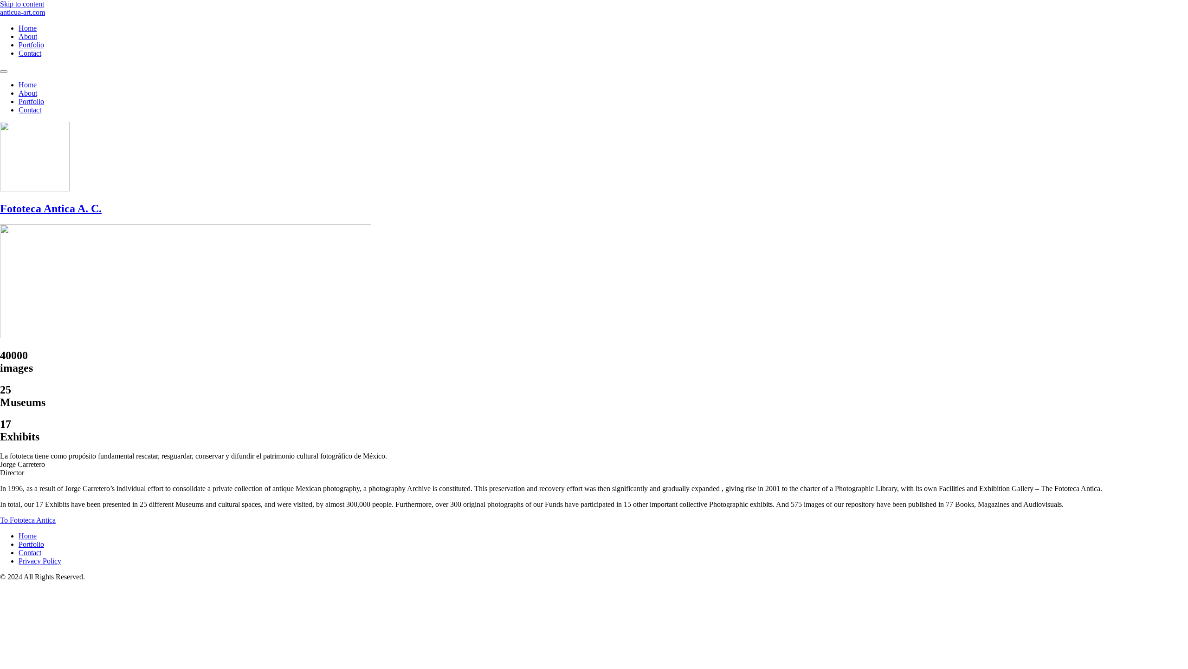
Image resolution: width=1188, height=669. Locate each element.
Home (28, 28)
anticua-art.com (22, 12)
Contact (30, 53)
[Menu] (3, 71)
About (28, 36)
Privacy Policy (40, 561)
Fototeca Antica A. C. (51, 209)
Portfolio (31, 45)
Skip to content (22, 4)
